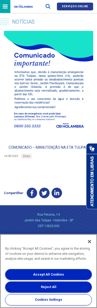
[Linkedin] (56, 193)
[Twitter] (44, 193)
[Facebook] (32, 193)
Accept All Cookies (48, 274)
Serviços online (75, 6)
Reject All (48, 287)
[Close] (89, 241)
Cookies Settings (48, 300)
